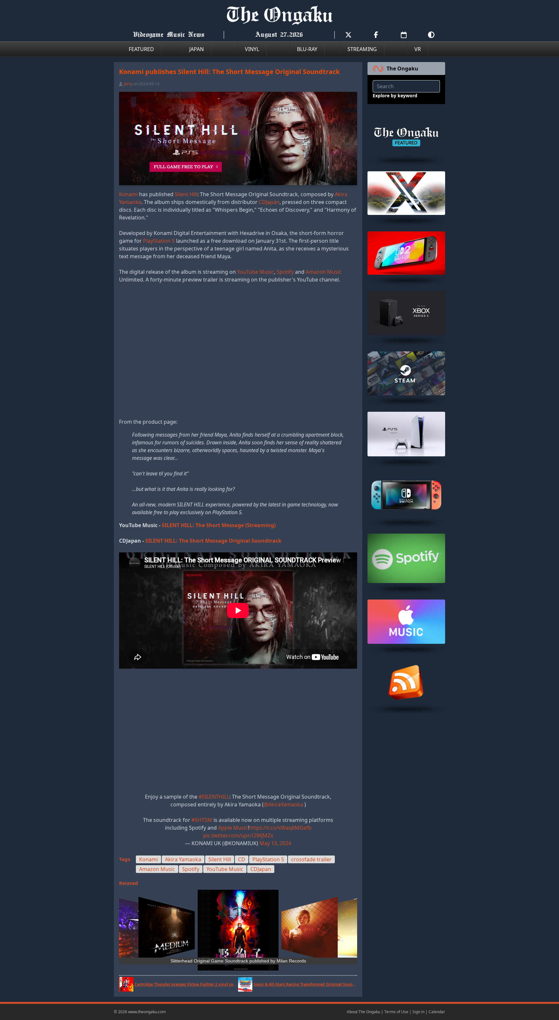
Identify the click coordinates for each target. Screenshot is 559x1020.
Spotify (285, 271)
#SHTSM (202, 819)
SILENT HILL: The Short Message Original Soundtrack (213, 540)
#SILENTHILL (214, 796)
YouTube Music (255, 271)
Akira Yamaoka (183, 859)
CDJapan (269, 202)
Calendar (437, 1012)
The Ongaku (402, 68)
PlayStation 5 (159, 240)
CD (241, 859)
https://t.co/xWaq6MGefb (280, 827)
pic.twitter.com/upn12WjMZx (238, 835)
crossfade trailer (311, 859)
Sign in (418, 1012)
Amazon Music (324, 271)
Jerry (128, 84)
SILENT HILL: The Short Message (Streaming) (219, 525)
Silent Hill (186, 194)
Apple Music (233, 827)
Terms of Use (396, 1012)
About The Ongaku (363, 1012)
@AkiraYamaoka (283, 804)
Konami (128, 194)
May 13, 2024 (275, 843)
